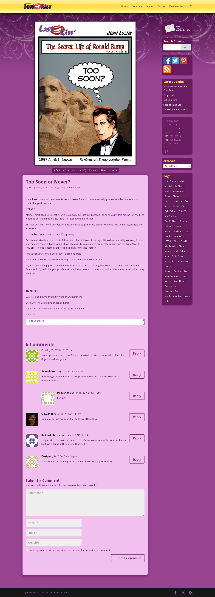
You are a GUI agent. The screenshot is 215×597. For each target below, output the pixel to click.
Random (93, 170)
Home (124, 6)
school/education (172, 276)
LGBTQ (168, 241)
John (31, 187)
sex (184, 276)
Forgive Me (169, 95)
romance (169, 266)
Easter (176, 206)
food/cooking (171, 216)
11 (167, 135)
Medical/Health (180, 241)
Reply (137, 353)
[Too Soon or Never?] (85, 93)
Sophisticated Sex (172, 104)
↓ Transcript (36, 321)
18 (167, 139)
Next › (104, 170)
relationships (182, 261)
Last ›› (113, 170)
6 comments (73, 187)
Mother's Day (180, 251)
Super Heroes (180, 281)
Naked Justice (170, 99)
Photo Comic (177, 256)
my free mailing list (123, 214)
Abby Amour (170, 181)
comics (168, 201)
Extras (161, 6)
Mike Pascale (170, 246)
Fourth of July (170, 221)
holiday (168, 231)
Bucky (167, 196)
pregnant (169, 261)
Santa (186, 271)
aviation (182, 181)
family (184, 206)
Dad (187, 201)
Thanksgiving (170, 286)
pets (167, 256)
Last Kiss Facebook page (94, 214)
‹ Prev (66, 170)
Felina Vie (183, 211)
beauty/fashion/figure (174, 186)
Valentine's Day (171, 291)
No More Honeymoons (175, 109)
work (187, 296)
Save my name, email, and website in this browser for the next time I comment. (69, 550)
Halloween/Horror (173, 226)
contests (178, 201)
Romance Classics (173, 271)
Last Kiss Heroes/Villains (175, 236)
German (183, 221)
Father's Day (170, 211)
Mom (181, 246)
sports (167, 281)
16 (179, 135)
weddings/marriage (173, 296)
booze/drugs (178, 191)
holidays (178, 231)
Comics (136, 6)
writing (168, 301)
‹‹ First (57, 170)
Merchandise (176, 6)
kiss (186, 231)
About (150, 6)
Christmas (177, 196)
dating (167, 206)
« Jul (166, 151)
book (167, 191)
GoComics (71, 214)
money (168, 251)
